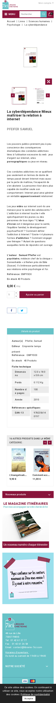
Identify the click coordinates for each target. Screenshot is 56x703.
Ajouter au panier (35, 294)
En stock (12, 279)
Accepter (28, 698)
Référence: (13, 274)
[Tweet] (22, 310)
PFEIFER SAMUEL (20, 129)
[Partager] (11, 310)
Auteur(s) (17, 341)
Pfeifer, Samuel (33, 341)
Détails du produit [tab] (30, 331)
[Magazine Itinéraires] (25, 524)
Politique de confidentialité (35, 694)
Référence (18, 355)
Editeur (16, 346)
